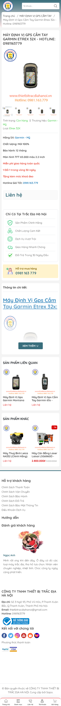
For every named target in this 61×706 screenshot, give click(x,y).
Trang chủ (9, 15)
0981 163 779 (25, 273)
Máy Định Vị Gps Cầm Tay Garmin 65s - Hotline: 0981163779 (45, 399)
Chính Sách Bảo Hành (14, 496)
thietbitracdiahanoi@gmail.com (28, 609)
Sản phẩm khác (16, 419)
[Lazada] (36, 635)
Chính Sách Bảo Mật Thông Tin (20, 505)
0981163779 (18, 613)
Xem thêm (29, 345)
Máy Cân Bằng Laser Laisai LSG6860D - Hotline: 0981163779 (44, 455)
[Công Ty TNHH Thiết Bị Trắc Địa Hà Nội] (8, 6)
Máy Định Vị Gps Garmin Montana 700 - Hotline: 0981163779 (13, 399)
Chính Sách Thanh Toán (16, 487)
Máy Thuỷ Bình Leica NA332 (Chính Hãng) (15, 455)
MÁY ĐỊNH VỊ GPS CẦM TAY (36, 15)
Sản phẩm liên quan (20, 363)
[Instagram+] (17, 635)
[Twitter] (10, 635)
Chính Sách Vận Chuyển (16, 491)
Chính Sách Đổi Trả (13, 500)
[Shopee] (30, 635)
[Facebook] (4, 635)
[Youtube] (23, 635)
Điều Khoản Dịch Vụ (13, 509)
